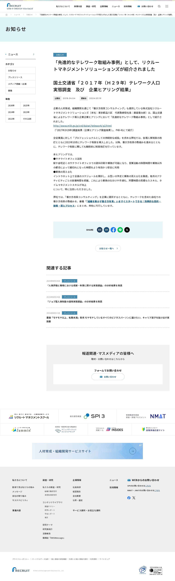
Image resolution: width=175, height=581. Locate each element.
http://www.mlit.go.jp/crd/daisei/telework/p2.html (82, 125)
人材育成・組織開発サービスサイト (65, 451)
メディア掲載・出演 (17, 83)
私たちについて (63, 6)
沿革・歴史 (78, 500)
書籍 (10, 90)
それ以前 (27, 118)
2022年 (11, 118)
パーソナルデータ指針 (40, 559)
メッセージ (17, 491)
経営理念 (77, 491)
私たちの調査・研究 (52, 487)
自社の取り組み (19, 495)
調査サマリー (50, 506)
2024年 (11, 112)
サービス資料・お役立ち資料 (86, 510)
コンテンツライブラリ (53, 502)
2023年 (26, 112)
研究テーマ (48, 524)
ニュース (116, 6)
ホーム (6, 15)
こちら (148, 485)
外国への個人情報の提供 (78, 559)
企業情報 (104, 6)
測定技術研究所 (51, 495)
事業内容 (78, 6)
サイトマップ (105, 559)
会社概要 (77, 495)
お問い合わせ (147, 6)
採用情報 (128, 6)
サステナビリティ (20, 500)
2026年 (11, 105)
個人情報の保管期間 (59, 559)
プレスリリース (15, 77)
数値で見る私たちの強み (23, 487)
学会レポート (50, 513)
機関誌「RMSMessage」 (54, 537)
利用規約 (93, 559)
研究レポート (50, 510)
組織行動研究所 (51, 491)
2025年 (26, 105)
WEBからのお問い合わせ (145, 480)
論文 (46, 517)
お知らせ (30, 14)
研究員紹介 (48, 529)
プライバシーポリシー (20, 559)
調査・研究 (91, 6)
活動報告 (47, 533)
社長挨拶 (77, 487)
